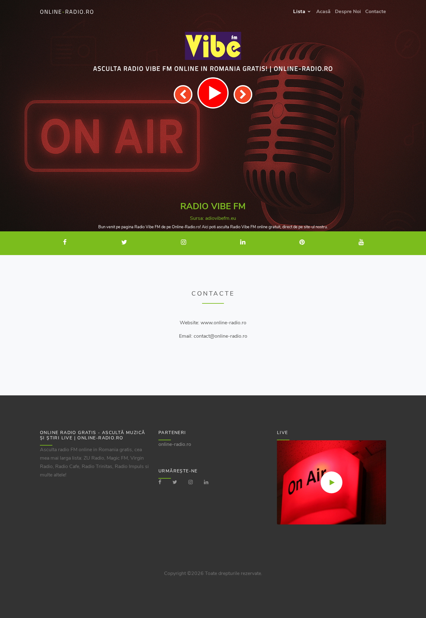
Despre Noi (348, 11)
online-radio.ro (174, 444)
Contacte (375, 11)
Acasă (323, 11)
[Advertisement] (213, 155)
